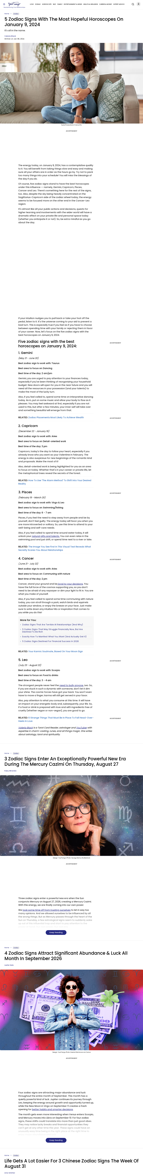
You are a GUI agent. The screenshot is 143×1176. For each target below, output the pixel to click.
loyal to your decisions (70, 583)
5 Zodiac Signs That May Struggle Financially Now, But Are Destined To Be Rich (52, 630)
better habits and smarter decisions (52, 1109)
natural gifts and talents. (46, 536)
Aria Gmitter (9, 1173)
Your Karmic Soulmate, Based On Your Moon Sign (55, 651)
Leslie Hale (9, 965)
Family (59, 4)
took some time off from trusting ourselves (47, 910)
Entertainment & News (73, 4)
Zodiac (38, 4)
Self (54, 4)
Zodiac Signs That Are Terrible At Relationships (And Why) (52, 624)
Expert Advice (118, 4)
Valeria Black (10, 36)
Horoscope (47, 4)
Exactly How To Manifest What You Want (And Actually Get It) (54, 636)
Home (6, 14)
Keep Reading (56, 932)
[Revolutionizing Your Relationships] (14, 4)
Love (32, 4)
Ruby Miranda (10, 771)
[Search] (132, 3)
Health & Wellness (90, 4)
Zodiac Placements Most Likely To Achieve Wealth (56, 417)
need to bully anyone (71, 685)
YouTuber (81, 727)
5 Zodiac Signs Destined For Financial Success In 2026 (50, 641)
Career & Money (105, 4)
